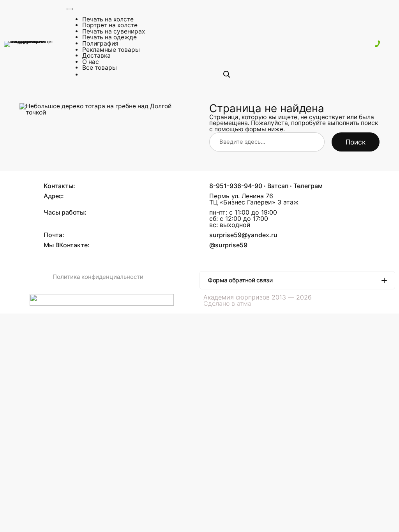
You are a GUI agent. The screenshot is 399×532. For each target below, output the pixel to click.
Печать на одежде (109, 37)
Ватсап (277, 186)
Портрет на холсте (110, 25)
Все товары (99, 67)
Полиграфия (100, 43)
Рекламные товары (111, 49)
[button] (297, 280)
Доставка (96, 55)
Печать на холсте (108, 19)
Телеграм (308, 186)
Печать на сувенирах (113, 31)
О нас (90, 61)
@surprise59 (228, 245)
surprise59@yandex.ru (243, 235)
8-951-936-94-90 (235, 186)
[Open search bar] (227, 74)
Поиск (355, 142)
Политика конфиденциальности (98, 276)
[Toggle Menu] (70, 9)
